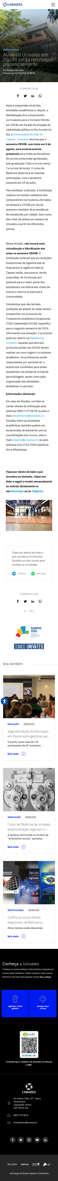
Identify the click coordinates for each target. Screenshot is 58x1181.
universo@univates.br (25, 440)
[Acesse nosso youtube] (37, 1140)
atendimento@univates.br (28, 415)
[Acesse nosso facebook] (13, 1140)
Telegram (37, 491)
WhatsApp (17, 491)
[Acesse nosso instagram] (29, 1140)
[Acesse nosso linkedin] (45, 1140)
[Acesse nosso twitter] (21, 1140)
